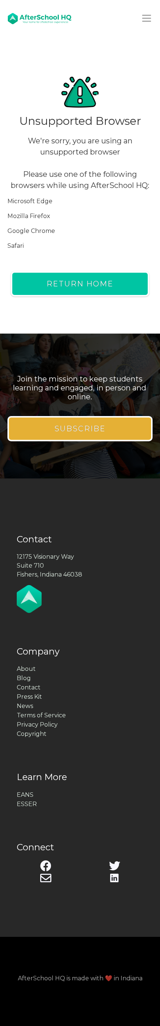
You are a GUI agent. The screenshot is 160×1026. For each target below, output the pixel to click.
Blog (24, 678)
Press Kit (29, 696)
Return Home (80, 283)
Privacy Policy (37, 724)
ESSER (27, 804)
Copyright (32, 733)
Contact (29, 687)
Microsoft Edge (29, 201)
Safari (15, 245)
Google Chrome (31, 230)
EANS (25, 794)
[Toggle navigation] (146, 18)
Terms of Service (41, 715)
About (26, 668)
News (25, 706)
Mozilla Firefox (28, 216)
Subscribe (80, 428)
